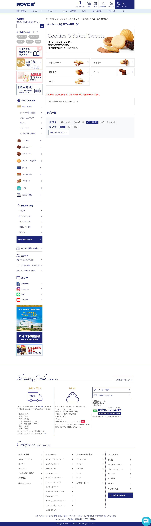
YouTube (24, 300)
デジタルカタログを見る (25, 260)
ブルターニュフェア (27, 118)
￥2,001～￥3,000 (24, 221)
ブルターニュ (22, 36)
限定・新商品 (21, 11)
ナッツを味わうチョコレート (56, 501)
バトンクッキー (82, 459)
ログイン (111, 6)
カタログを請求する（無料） (26, 271)
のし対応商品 (27, 195)
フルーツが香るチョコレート (56, 505)
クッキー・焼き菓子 (69, 11)
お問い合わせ (62, 516)
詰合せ (84, 11)
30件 (62, 127)
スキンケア (111, 474)
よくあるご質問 (51, 516)
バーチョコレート (52, 473)
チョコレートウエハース (54, 478)
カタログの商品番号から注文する (28, 265)
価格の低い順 (65, 122)
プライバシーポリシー (76, 516)
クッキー (80, 464)
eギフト (123, 11)
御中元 (38, 41)
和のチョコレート (52, 496)
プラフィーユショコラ (53, 482)
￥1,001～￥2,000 (24, 216)
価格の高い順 (79, 122)
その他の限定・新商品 (27, 133)
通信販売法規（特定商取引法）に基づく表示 (100, 516)
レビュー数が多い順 (107, 122)
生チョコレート (36, 11)
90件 (76, 127)
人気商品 (25, 140)
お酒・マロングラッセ (115, 469)
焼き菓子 (29, 41)
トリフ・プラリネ (52, 487)
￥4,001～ (21, 232)
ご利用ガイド (79, 6)
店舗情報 (70, 519)
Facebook (25, 284)
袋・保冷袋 (111, 478)
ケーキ (79, 473)
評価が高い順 (92, 122)
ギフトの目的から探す (30, 248)
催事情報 (78, 519)
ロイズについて (60, 519)
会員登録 (103, 6)
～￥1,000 (21, 211)
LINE (23, 294)
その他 (110, 460)
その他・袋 (111, 11)
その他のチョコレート (53, 510)
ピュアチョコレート (53, 464)
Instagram (25, 289)
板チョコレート (51, 468)
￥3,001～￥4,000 (24, 227)
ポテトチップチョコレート (55, 459)
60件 (69, 127)
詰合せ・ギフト (83, 483)
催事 (95, 6)
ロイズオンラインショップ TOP (58, 19)
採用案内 (93, 519)
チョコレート (52, 11)
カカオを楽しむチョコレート (56, 491)
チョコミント (34, 36)
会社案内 (85, 519)
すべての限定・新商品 (27, 113)
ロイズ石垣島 (97, 11)
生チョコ (20, 41)
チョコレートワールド (115, 465)
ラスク (79, 478)
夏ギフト (23, 123)
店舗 (88, 6)
